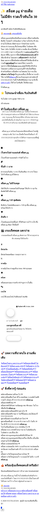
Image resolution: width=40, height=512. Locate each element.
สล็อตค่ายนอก (11, 493)
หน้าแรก (4, 491)
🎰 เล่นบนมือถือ (15, 34)
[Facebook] (1, 508)
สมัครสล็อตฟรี (27, 491)
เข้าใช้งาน (5, 4)
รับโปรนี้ (15, 338)
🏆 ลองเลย (5, 34)
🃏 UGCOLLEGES (8, 2)
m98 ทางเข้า (5, 83)
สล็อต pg (12, 77)
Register (12, 4)
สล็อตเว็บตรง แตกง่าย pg (26, 493)
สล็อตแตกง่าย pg (14, 491)
